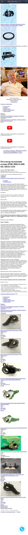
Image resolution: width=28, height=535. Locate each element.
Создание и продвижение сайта (8, 512)
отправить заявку (12, 189)
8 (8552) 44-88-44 (14, 510)
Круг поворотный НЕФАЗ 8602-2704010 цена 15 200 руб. (14, 46)
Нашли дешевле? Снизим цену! (17, 178)
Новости (3, 113)
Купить (2, 337)
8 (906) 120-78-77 (5, 510)
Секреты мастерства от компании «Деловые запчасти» (13, 119)
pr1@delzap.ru (14, 101)
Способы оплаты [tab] (7, 181)
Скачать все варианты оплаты (7, 294)
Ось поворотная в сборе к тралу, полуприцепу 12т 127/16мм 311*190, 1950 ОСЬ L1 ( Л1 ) (12, 475)
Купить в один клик (5, 178)
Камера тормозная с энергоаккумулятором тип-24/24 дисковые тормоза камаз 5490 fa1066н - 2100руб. (13, 25)
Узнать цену (3, 175)
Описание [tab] (5, 180)
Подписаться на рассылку (7, 121)
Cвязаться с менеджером (6, 104)
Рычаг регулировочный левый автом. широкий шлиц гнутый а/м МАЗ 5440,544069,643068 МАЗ (13, 379)
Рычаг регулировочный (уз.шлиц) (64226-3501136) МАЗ (14, 451)
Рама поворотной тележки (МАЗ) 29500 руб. (11, 66)
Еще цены (3, 335)
